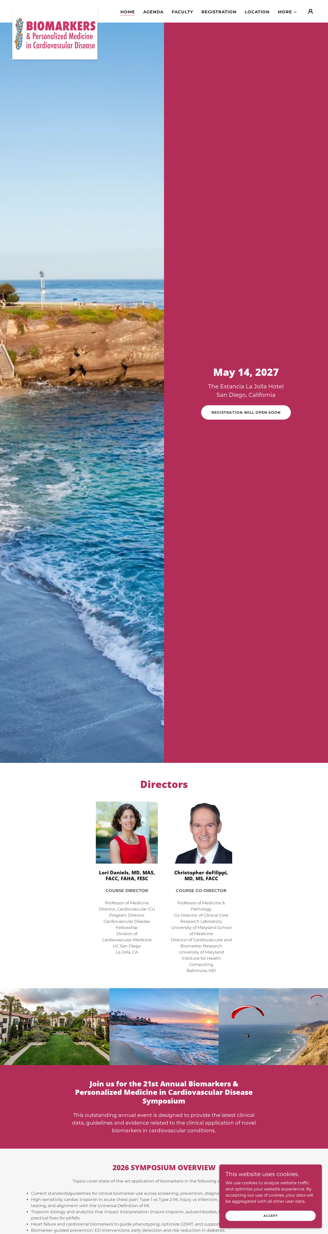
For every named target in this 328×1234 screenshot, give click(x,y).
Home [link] (127, 11)
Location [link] (257, 11)
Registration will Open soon (246, 412)
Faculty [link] (182, 11)
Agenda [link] (153, 11)
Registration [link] (219, 11)
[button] (287, 12)
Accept (270, 1216)
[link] (54, 10)
